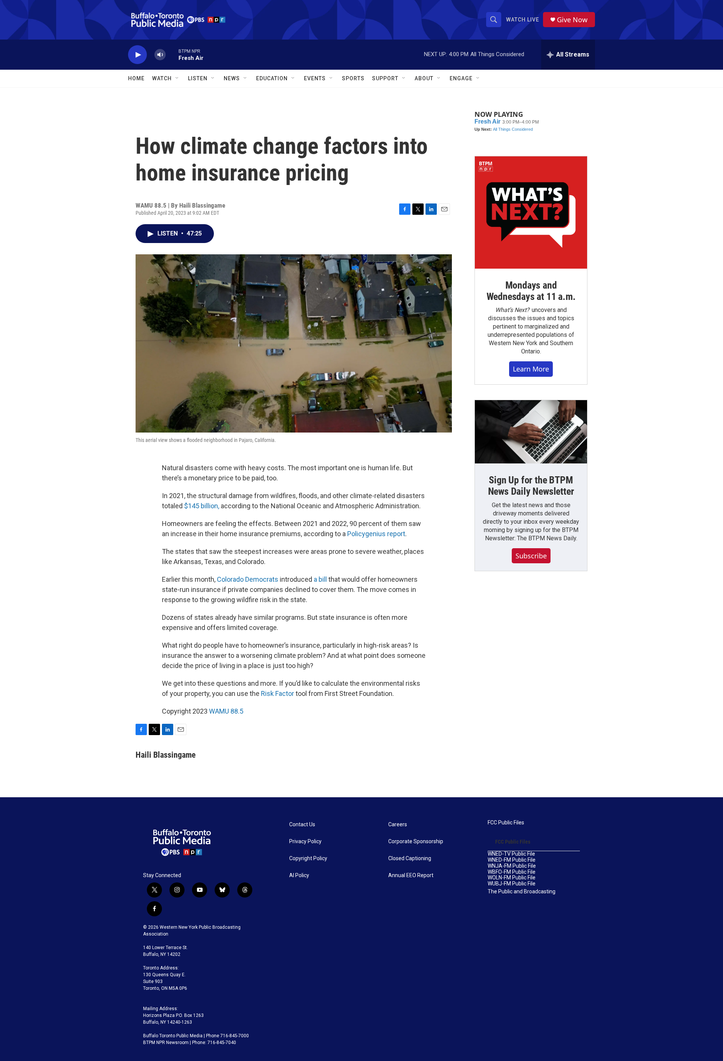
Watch (162, 78)
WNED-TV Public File (511, 854)
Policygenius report (376, 534)
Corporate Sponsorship (415, 841)
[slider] (172, 54)
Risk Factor (277, 693)
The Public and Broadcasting (521, 891)
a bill (320, 579)
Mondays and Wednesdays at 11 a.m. (531, 291)
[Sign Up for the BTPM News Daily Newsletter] (531, 431)
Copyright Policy (308, 858)
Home (136, 78)
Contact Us (302, 824)
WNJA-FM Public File (512, 866)
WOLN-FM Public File (511, 878)
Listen (197, 78)
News (232, 78)
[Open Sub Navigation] (177, 78)
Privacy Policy (305, 841)
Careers (397, 824)
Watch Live (522, 20)
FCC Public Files (506, 823)
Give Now (572, 20)
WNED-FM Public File (511, 860)
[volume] (160, 54)
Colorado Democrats (247, 579)
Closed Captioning (409, 858)
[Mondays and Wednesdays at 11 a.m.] (531, 212)
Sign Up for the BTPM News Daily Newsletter (531, 485)
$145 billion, (201, 506)
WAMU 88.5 (226, 711)
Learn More (531, 368)
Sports (353, 78)
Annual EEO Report (410, 875)
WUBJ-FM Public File (511, 884)
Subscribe (531, 555)
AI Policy (299, 875)
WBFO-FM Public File (511, 872)
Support (385, 78)
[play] (137, 54)
